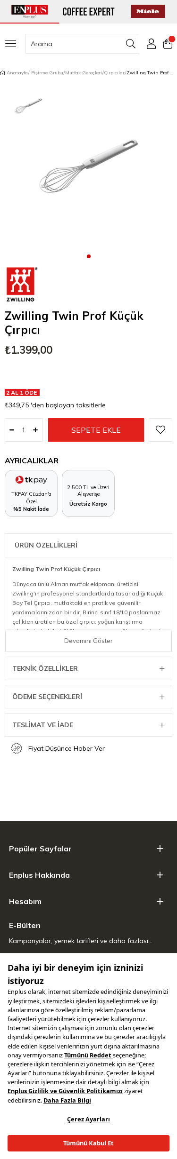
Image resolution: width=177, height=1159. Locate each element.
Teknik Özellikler (45, 668)
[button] (89, 256)
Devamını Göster (88, 640)
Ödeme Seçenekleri (47, 696)
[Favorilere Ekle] (160, 430)
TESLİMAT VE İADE (42, 725)
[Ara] (131, 43)
